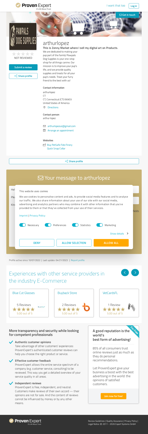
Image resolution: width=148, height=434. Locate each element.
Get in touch (128, 14)
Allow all (111, 243)
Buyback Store (67, 293)
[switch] (48, 225)
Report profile (78, 260)
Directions (53, 107)
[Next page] (135, 272)
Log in (134, 6)
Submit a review (23, 67)
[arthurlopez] (22, 36)
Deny (36, 243)
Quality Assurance (114, 420)
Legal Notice (93, 424)
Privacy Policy (37, 215)
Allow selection (74, 243)
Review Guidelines (96, 420)
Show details (117, 233)
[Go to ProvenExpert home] (33, 7)
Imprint (23, 215)
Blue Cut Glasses (23, 293)
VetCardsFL (110, 293)
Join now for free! (113, 396)
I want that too (116, 5)
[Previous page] (125, 272)
